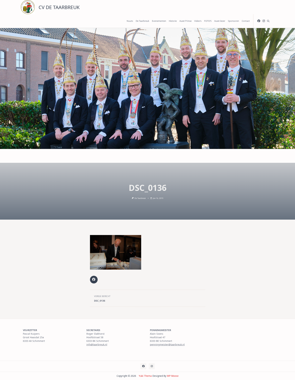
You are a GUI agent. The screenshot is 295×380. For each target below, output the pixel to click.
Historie (173, 20)
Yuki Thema (145, 375)
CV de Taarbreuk (59, 7)
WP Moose (173, 375)
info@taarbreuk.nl (96, 344)
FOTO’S (208, 20)
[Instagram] (264, 21)
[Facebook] (258, 21)
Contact (246, 20)
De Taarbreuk (142, 20)
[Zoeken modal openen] (268, 21)
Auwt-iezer (219, 20)
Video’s (197, 20)
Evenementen (159, 20)
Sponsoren (233, 20)
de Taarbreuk (140, 198)
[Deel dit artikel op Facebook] (94, 279)
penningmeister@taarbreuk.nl (167, 344)
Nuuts (130, 20)
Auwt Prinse (185, 20)
